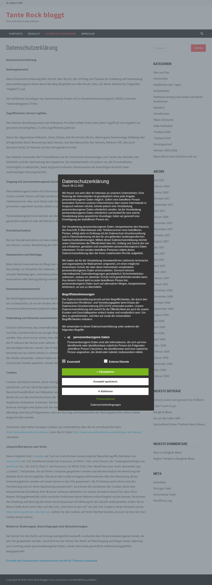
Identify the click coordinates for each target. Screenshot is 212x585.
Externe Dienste (119, 361)
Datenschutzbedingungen (106, 404)
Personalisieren (105, 398)
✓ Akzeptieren (105, 371)
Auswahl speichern (105, 381)
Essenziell (73, 361)
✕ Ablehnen (105, 391)
